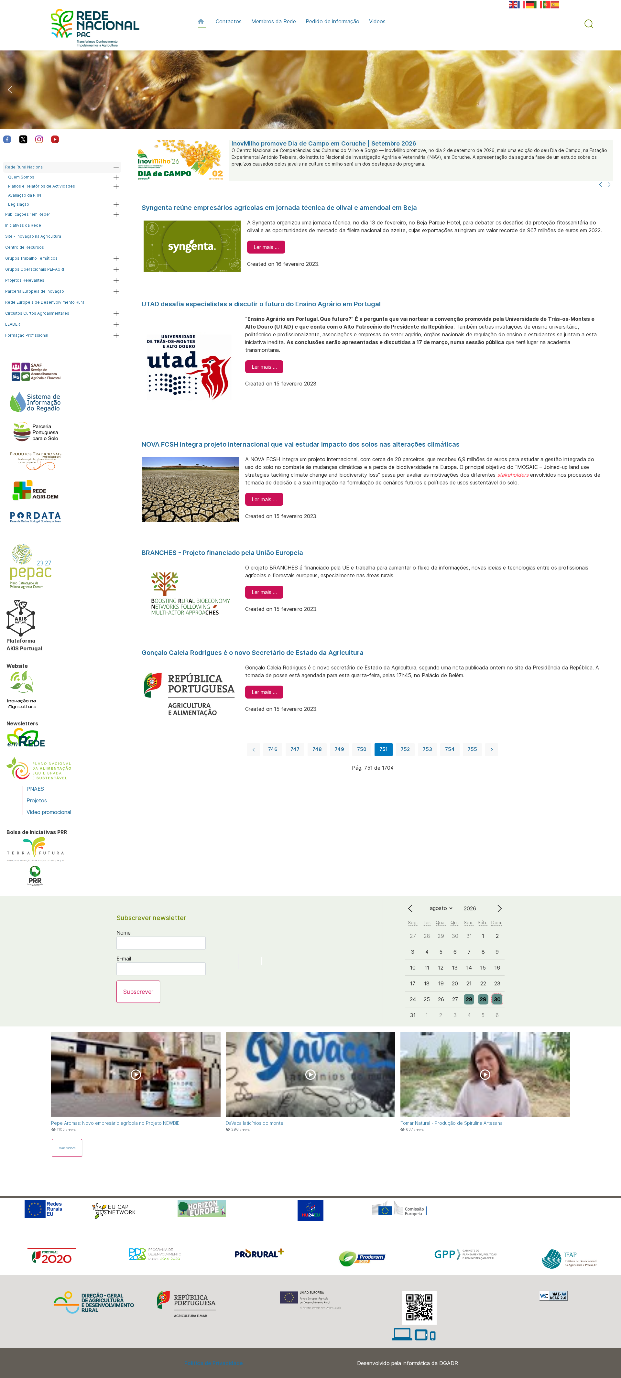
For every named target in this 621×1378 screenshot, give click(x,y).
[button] (589, 24)
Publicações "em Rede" (27, 214)
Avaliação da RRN (24, 195)
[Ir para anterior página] (253, 749)
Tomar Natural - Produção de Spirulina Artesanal (452, 1123)
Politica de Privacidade (213, 1363)
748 (317, 749)
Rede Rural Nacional (24, 167)
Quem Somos (21, 177)
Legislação (18, 204)
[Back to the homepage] (92, 29)
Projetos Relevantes (24, 280)
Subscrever (138, 991)
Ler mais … (266, 247)
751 (383, 749)
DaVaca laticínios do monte (254, 1123)
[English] (513, 4)
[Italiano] (538, 4)
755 (472, 749)
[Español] (555, 4)
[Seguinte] (609, 185)
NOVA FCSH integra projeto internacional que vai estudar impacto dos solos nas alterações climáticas (301, 444)
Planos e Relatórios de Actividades (41, 186)
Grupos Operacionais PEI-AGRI (34, 269)
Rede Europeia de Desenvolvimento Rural (45, 302)
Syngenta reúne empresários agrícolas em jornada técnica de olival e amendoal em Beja (279, 208)
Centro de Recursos (24, 247)
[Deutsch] (530, 4)
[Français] (522, 4)
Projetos (37, 800)
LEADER (12, 324)
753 (427, 749)
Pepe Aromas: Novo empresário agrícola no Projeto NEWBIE (115, 1123)
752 (405, 749)
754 (450, 749)
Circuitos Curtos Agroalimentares (37, 313)
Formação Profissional (26, 335)
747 (295, 749)
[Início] (202, 21)
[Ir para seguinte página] (491, 749)
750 (361, 749)
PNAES (35, 789)
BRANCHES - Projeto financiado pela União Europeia (222, 553)
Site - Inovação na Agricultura (33, 236)
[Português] (547, 4)
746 (273, 749)
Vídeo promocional (49, 812)
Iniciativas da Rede (23, 225)
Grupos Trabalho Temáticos (31, 258)
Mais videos (67, 1148)
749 (339, 749)
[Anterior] (600, 185)
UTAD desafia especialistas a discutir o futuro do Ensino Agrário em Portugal (261, 304)
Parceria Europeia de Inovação (34, 291)
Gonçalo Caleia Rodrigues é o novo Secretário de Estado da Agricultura (253, 652)
